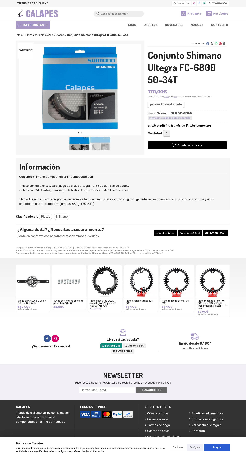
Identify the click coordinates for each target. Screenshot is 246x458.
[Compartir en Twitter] (212, 43)
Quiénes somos (157, 419)
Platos (141, 250)
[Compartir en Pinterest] (220, 43)
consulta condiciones (195, 348)
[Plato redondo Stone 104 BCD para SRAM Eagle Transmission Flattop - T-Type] (213, 281)
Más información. (95, 451)
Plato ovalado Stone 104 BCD (139, 302)
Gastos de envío (158, 431)
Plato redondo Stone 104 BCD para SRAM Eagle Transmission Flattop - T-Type (212, 304)
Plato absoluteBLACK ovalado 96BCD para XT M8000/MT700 (103, 303)
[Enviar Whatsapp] (204, 3)
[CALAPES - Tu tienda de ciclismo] (38, 13)
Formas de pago (158, 425)
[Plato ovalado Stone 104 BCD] (141, 281)
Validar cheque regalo (206, 425)
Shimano (165, 250)
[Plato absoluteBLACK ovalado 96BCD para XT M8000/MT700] (105, 281)
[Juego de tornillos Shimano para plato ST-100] (69, 281)
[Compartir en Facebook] (207, 43)
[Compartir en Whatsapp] (216, 43)
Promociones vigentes (207, 419)
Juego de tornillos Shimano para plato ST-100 (68, 302)
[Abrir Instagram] (194, 3)
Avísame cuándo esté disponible (171, 118)
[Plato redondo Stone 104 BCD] (177, 281)
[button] (78, 132)
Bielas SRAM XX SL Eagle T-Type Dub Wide (31, 302)
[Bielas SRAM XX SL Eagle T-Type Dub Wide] (33, 281)
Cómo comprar (157, 413)
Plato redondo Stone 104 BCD (175, 302)
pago (175, 97)
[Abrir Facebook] (199, 3)
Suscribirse (151, 390)
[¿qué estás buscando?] (119, 13)
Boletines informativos (208, 413)
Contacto (198, 431)
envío (166, 97)
